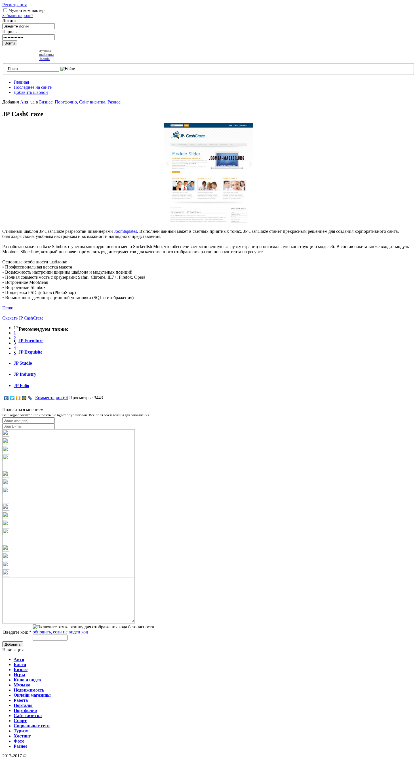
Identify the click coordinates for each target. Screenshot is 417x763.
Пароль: (10, 31)
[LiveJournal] (30, 398)
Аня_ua (27, 102)
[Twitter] (12, 398)
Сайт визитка (92, 102)
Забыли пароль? (17, 15)
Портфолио (66, 102)
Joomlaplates (125, 231)
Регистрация (14, 4)
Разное (114, 102)
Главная (21, 82)
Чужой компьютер (27, 10)
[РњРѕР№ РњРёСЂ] (24, 398)
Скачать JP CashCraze (22, 318)
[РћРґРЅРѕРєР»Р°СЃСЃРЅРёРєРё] (18, 398)
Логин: (9, 20)
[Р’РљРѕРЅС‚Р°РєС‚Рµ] (6, 398)
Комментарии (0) (51, 397)
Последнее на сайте (33, 87)
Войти (10, 43)
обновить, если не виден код (60, 631)
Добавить (13, 644)
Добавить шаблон (31, 92)
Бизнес (45, 102)
